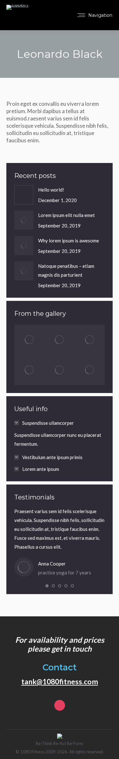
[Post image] (23, 194)
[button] (47, 585)
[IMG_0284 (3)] (90, 370)
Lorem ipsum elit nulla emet (66, 215)
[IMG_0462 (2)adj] (29, 370)
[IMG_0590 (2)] (29, 340)
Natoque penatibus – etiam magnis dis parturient (66, 270)
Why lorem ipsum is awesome (68, 240)
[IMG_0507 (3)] (90, 340)
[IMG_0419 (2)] (59, 370)
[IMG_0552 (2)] (59, 340)
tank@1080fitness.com (59, 681)
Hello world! (51, 190)
